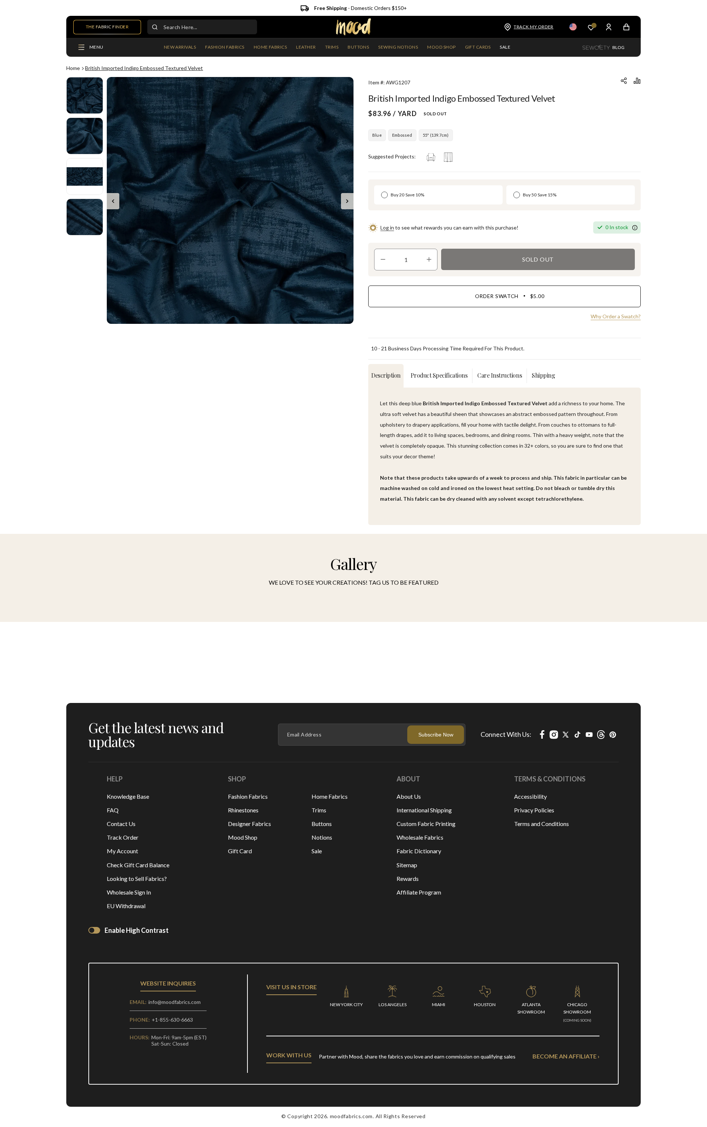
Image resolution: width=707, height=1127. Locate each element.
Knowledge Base (128, 796)
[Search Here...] (154, 27)
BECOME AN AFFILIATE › (565, 1056)
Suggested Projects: (392, 156)
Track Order (122, 837)
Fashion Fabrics (248, 796)
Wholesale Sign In (129, 892)
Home (73, 68)
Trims (319, 809)
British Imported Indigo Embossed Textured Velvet (144, 68)
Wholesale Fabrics (420, 837)
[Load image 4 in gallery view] (84, 217)
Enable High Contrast (137, 930)
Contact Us (121, 823)
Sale (317, 850)
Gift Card (240, 850)
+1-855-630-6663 (172, 1019)
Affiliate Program (419, 892)
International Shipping (424, 809)
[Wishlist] (591, 27)
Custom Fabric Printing (426, 823)
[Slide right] (347, 201)
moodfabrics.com (351, 1116)
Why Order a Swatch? (616, 316)
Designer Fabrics (249, 823)
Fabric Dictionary (419, 850)
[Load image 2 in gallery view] (84, 136)
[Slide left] (113, 201)
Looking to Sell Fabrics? (137, 878)
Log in (387, 227)
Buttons (322, 823)
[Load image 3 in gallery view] (84, 176)
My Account (122, 850)
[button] (224, 47)
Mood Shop (242, 837)
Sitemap (407, 864)
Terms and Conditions (541, 823)
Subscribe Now (435, 735)
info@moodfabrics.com (174, 1002)
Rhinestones (243, 809)
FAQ (113, 809)
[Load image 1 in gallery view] (84, 95)
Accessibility (530, 796)
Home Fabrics (330, 796)
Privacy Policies (534, 809)
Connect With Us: (506, 734)
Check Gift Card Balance (138, 864)
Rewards (408, 878)
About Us (409, 796)
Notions (322, 837)
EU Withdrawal (126, 905)
